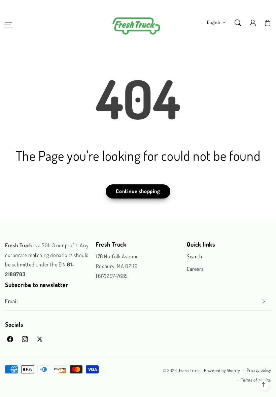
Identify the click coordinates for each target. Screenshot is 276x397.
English (213, 22)
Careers (195, 268)
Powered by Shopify (222, 370)
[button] (8, 24)
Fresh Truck (189, 370)
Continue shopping (138, 191)
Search (194, 256)
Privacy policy (259, 370)
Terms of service (256, 380)
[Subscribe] (263, 301)
